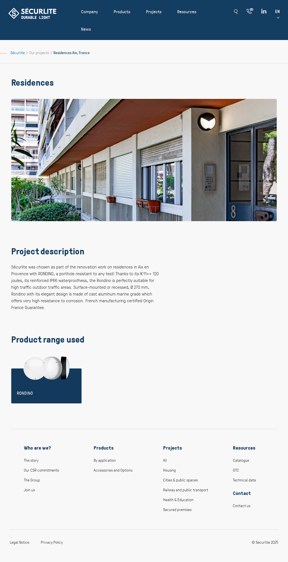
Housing (169, 470)
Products (104, 448)
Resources (244, 448)
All (165, 460)
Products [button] (122, 11)
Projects (172, 448)
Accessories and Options (113, 470)
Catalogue (241, 460)
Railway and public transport (185, 489)
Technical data (244, 480)
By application (105, 460)
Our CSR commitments (41, 470)
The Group (32, 480)
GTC (236, 470)
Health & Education (178, 499)
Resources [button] (186, 11)
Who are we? (37, 448)
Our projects (39, 52)
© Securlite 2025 (265, 542)
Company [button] (89, 11)
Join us (29, 489)
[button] (235, 11)
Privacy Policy (52, 542)
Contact (242, 493)
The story (31, 460)
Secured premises (177, 509)
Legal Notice (19, 542)
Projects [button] (153, 11)
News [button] (86, 29)
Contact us (241, 505)
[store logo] (32, 13)
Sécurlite (18, 52)
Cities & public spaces (180, 480)
